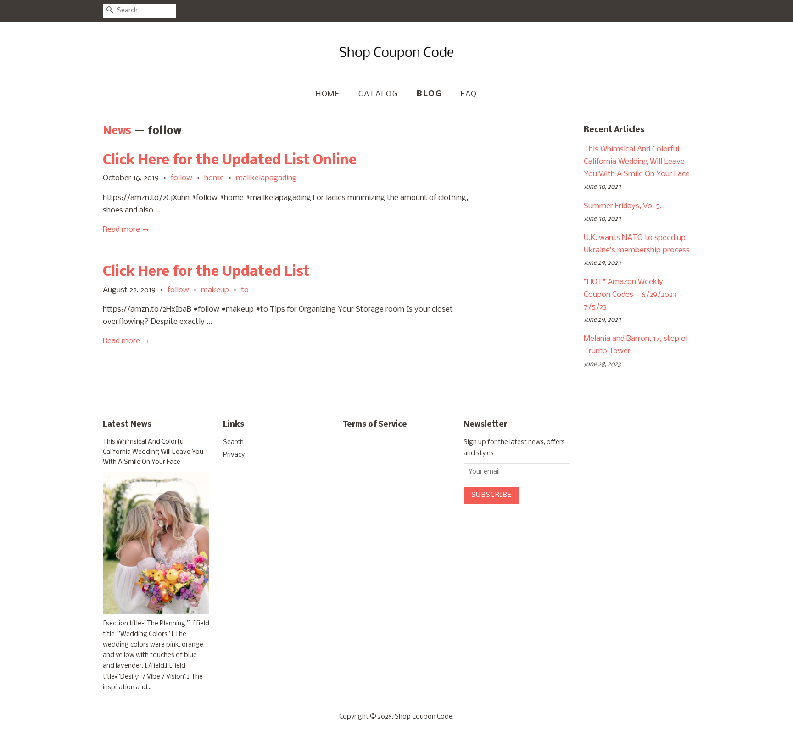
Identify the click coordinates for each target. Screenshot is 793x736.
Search (233, 442)
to (245, 290)
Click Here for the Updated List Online (230, 160)
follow (181, 178)
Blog (429, 94)
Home (328, 94)
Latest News (127, 424)
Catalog (378, 94)
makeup (215, 290)
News (117, 131)
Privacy (234, 455)
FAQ (469, 94)
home (214, 178)
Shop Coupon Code (423, 717)
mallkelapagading (266, 178)
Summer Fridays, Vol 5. (623, 206)
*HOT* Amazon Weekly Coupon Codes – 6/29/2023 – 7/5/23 (633, 294)
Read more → (126, 229)
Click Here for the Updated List (206, 272)
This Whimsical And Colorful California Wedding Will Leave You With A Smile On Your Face (637, 161)
